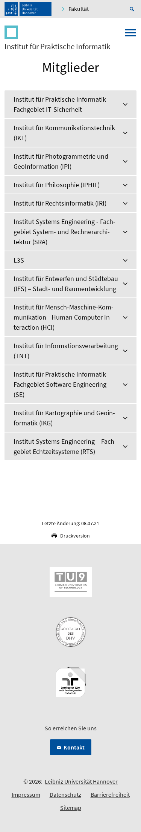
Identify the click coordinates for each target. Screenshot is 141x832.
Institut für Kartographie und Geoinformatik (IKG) (64, 417)
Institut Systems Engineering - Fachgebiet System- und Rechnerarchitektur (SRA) (64, 231)
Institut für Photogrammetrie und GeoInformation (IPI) (61, 161)
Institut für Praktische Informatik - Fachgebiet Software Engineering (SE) (62, 384)
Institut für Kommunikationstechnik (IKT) (64, 132)
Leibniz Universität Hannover (81, 781)
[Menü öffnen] (130, 35)
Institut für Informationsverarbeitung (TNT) (66, 350)
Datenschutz (65, 794)
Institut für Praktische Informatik (57, 46)
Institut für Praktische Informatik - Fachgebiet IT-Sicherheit (62, 104)
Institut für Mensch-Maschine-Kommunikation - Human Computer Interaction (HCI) (64, 317)
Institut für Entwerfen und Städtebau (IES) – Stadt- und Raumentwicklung (66, 283)
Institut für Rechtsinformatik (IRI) (60, 203)
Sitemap (70, 807)
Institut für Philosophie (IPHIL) (57, 184)
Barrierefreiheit (110, 794)
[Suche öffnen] (133, 9)
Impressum (26, 794)
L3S (19, 260)
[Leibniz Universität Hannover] (28, 9)
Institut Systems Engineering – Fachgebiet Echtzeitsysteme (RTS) (65, 446)
